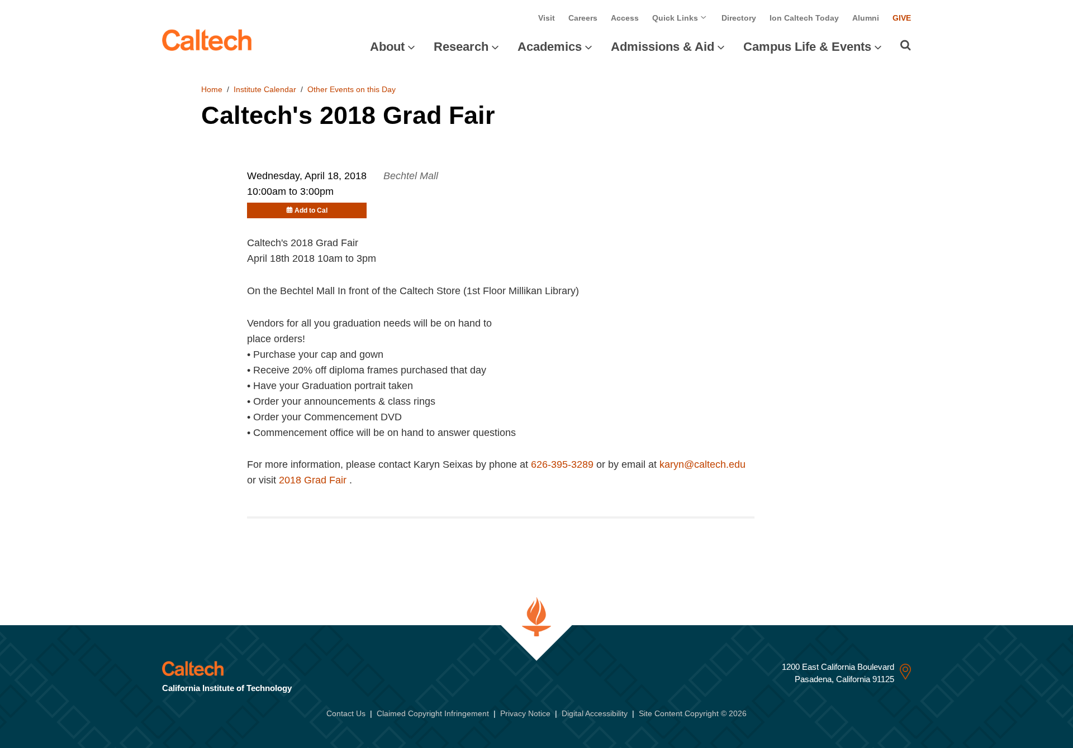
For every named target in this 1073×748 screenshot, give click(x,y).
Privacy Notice (525, 713)
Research (461, 47)
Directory (738, 17)
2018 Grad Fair (314, 480)
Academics (549, 47)
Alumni (865, 17)
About (387, 47)
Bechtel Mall (410, 175)
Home (211, 89)
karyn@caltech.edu (702, 464)
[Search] (905, 45)
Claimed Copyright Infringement (433, 713)
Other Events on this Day (351, 89)
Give (901, 17)
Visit (546, 17)
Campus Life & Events (807, 47)
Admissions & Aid (662, 47)
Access (625, 17)
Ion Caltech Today (804, 17)
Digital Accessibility (595, 713)
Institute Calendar (265, 89)
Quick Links (676, 17)
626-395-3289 (562, 464)
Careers (582, 17)
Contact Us (345, 713)
